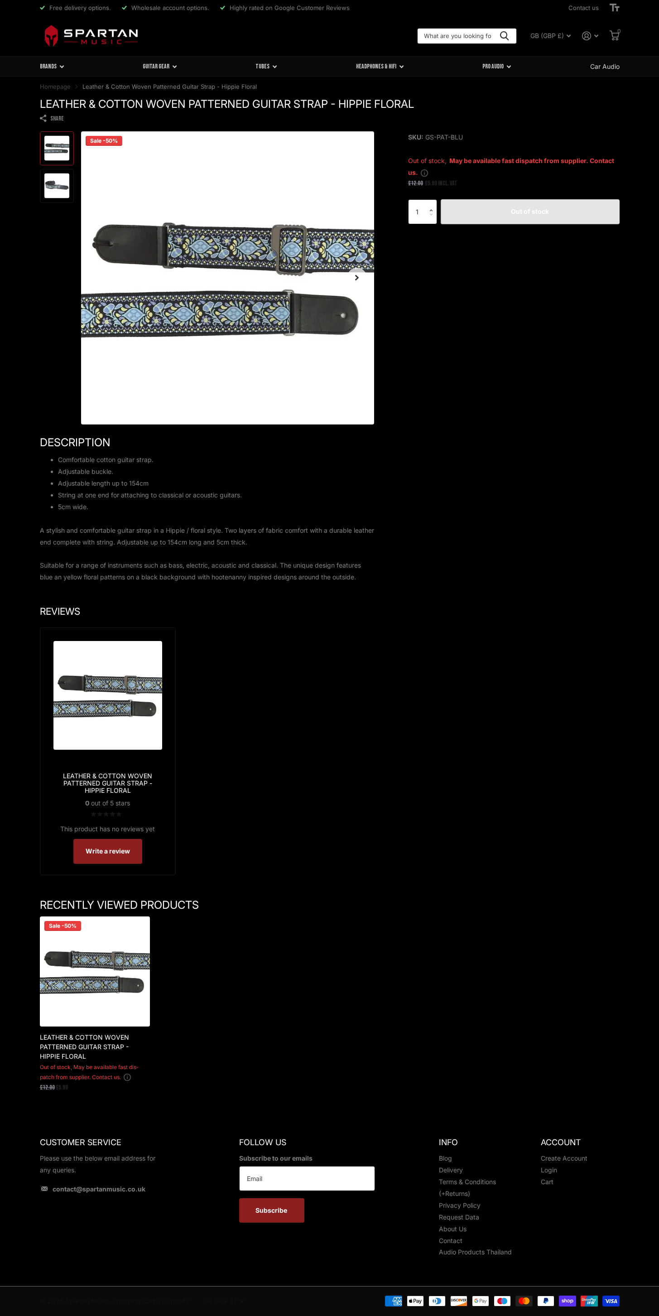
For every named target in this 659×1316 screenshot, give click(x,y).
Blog (445, 1158)
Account (561, 1142)
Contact (450, 1240)
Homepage (55, 86)
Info (448, 1142)
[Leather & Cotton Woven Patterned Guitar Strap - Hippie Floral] (95, 971)
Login (549, 1170)
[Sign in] (590, 36)
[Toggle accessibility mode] (615, 8)
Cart (547, 1182)
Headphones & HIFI (376, 66)
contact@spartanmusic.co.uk (99, 1189)
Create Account (564, 1158)
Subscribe (272, 1210)
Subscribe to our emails (276, 1158)
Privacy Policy (460, 1205)
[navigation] (57, 148)
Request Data (459, 1217)
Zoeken (504, 36)
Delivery (451, 1170)
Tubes (262, 66)
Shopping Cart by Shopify (150, 1301)
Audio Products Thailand (475, 1252)
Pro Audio (493, 66)
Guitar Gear (156, 66)
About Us (453, 1229)
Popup (424, 172)
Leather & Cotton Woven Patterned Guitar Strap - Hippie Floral (84, 1046)
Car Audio (605, 66)
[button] (434, 203)
